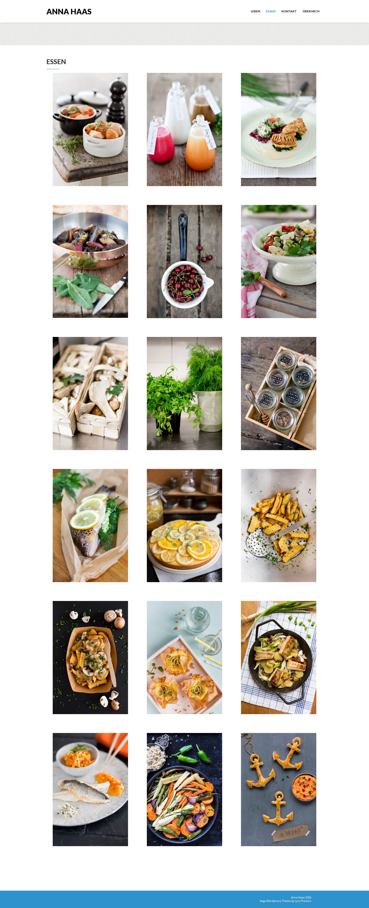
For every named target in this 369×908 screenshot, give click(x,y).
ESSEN (270, 11)
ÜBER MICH (311, 11)
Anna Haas (69, 11)
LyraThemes (303, 900)
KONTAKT (289, 11)
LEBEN (255, 11)
